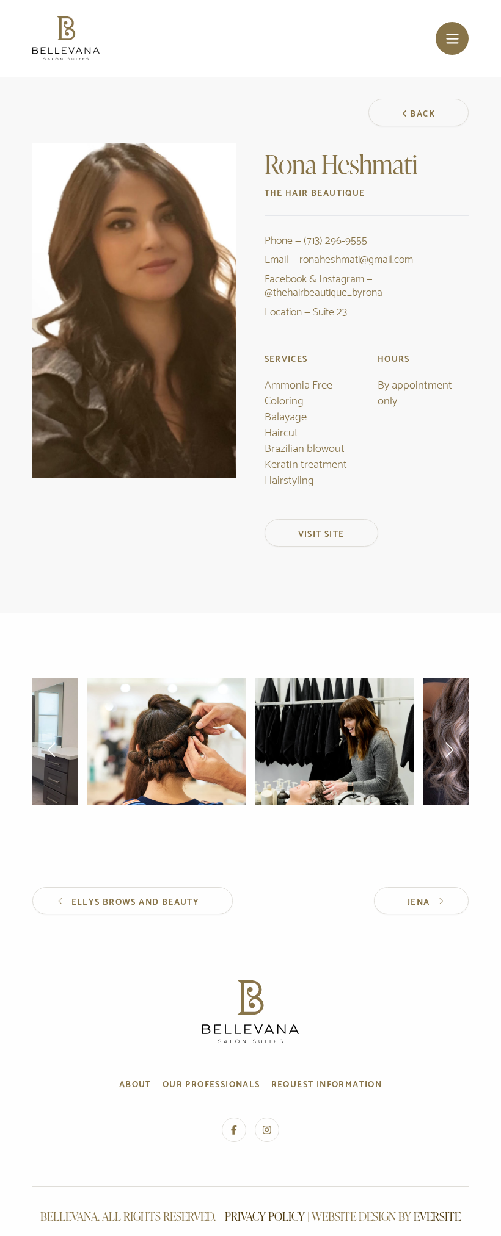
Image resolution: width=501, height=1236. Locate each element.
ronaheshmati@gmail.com (356, 257)
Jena (419, 901)
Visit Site (321, 533)
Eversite (437, 1216)
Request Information (326, 1083)
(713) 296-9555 (335, 238)
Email (276, 257)
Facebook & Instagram (314, 277)
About (135, 1083)
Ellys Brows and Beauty (135, 901)
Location (283, 310)
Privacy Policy (265, 1216)
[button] (51, 749)
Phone (279, 238)
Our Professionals (211, 1083)
